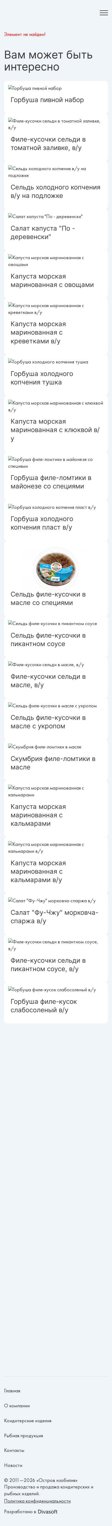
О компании (17, 1405)
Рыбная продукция (23, 1435)
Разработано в (20, 1511)
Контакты (14, 1450)
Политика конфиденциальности (37, 1501)
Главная (12, 1390)
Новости (13, 1465)
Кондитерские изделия (27, 1420)
